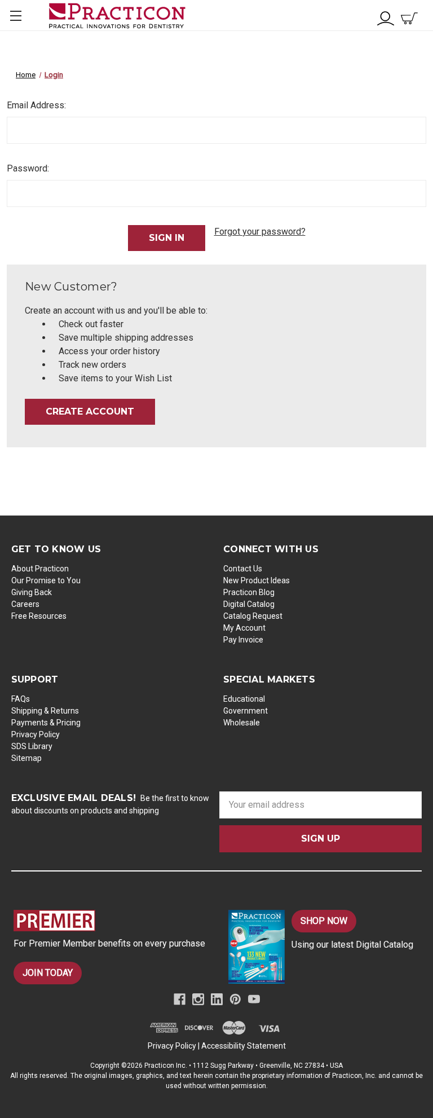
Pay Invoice (243, 639)
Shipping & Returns (45, 710)
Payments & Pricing (46, 722)
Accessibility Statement (243, 1045)
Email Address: (36, 105)
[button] (110, 920)
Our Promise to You (46, 580)
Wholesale (241, 722)
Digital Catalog (249, 604)
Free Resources (39, 615)
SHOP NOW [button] (324, 920)
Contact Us (242, 568)
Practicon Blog (249, 592)
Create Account (90, 411)
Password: (28, 168)
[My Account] (385, 17)
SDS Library (31, 746)
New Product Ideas (256, 580)
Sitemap (26, 758)
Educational (244, 698)
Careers (25, 604)
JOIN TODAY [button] (48, 972)
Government (245, 710)
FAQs (20, 698)
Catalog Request (252, 615)
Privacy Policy (35, 734)
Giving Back (31, 592)
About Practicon (40, 568)
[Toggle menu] (15, 15)
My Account (244, 627)
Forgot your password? (260, 231)
